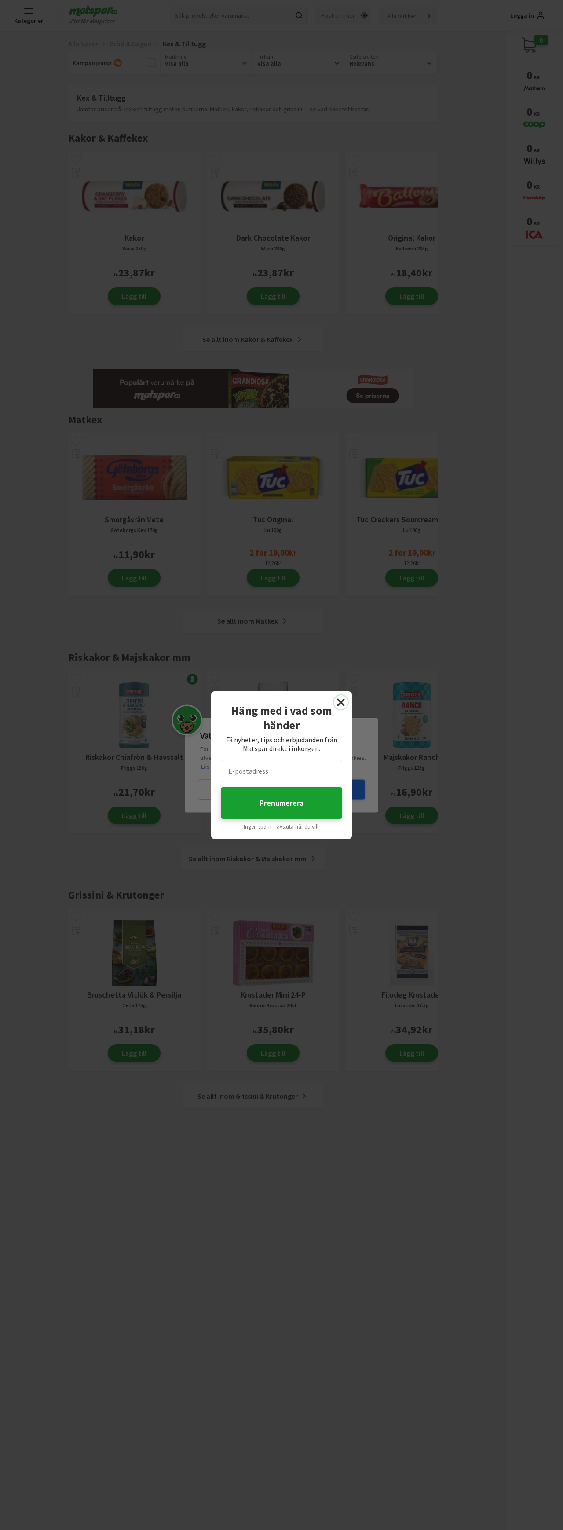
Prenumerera (281, 803)
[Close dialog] (340, 702)
